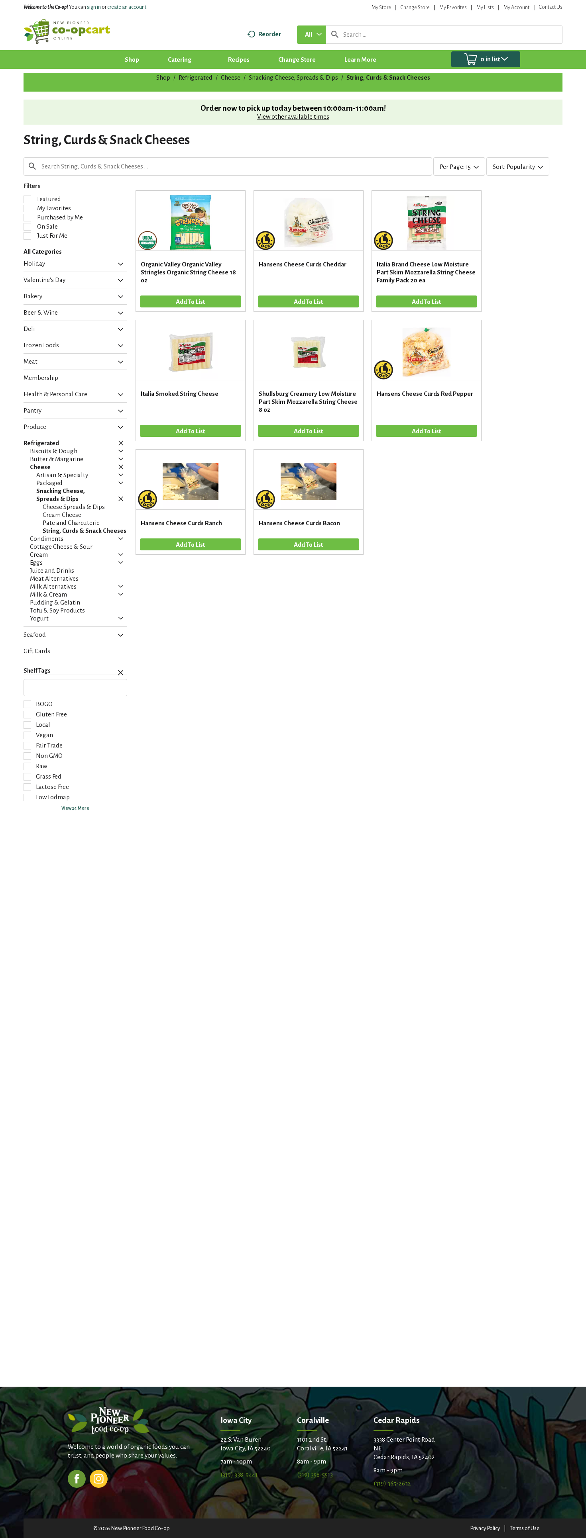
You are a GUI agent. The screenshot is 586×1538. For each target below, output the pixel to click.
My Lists (485, 7)
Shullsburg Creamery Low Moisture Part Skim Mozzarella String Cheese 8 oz (308, 401)
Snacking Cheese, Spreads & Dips (293, 77)
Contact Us (550, 7)
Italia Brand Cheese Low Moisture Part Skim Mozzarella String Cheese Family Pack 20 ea (426, 272)
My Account (516, 7)
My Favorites (453, 7)
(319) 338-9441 (239, 1474)
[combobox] (311, 34)
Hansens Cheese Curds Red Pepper (425, 393)
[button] (118, 264)
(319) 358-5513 (315, 1474)
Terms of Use (525, 1528)
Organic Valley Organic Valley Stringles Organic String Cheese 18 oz (188, 272)
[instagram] (99, 1478)
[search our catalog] (335, 34)
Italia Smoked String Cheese (179, 393)
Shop (163, 77)
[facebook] (77, 1478)
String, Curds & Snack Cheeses (388, 77)
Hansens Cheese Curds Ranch (181, 523)
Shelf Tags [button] (37, 670)
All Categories (43, 251)
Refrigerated (195, 77)
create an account (126, 7)
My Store (381, 7)
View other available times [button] (293, 116)
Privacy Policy (485, 1528)
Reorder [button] (269, 34)
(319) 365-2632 (392, 1483)
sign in (94, 7)
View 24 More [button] (75, 808)
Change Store (415, 7)
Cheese (230, 77)
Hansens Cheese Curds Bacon (299, 523)
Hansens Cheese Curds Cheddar (302, 264)
